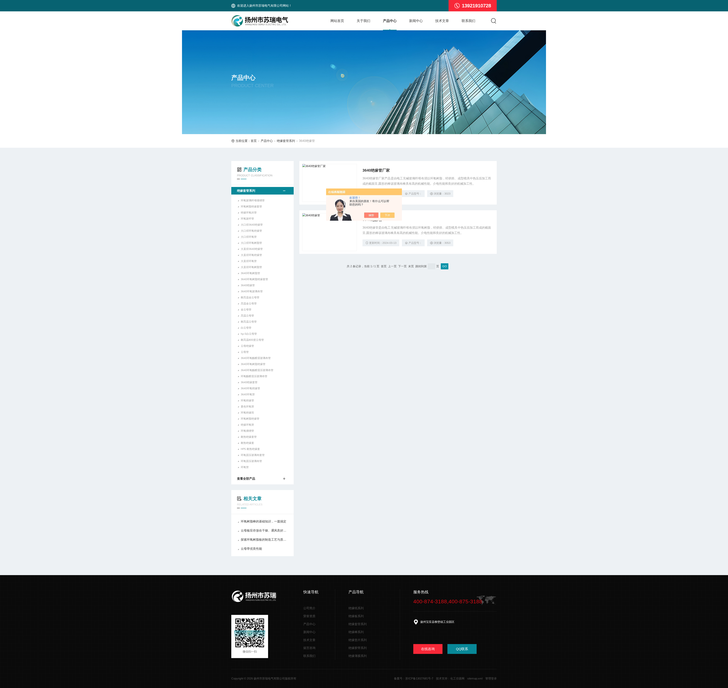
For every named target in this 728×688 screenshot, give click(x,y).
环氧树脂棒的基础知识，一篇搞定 (263, 521)
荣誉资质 (309, 616)
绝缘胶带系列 (357, 648)
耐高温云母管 (249, 321)
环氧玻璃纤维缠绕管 (253, 200)
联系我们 (468, 21)
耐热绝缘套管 (249, 436)
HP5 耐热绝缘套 (250, 448)
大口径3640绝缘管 (252, 224)
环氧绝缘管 (247, 400)
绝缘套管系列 (286, 140)
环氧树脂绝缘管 (250, 418)
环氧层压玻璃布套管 (253, 455)
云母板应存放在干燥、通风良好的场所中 (264, 530)
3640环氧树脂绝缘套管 (254, 279)
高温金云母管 (249, 303)
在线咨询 (428, 649)
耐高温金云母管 (250, 297)
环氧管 (245, 467)
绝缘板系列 (356, 616)
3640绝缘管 (248, 285)
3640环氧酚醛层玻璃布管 (256, 358)
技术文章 (442, 21)
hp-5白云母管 (249, 333)
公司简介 (309, 608)
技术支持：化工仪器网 (450, 678)
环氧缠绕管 (247, 430)
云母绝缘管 (247, 345)
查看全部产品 (246, 478)
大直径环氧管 (249, 261)
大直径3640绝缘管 (252, 248)
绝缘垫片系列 (357, 640)
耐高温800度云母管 (252, 339)
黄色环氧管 (247, 406)
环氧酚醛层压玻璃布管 (254, 376)
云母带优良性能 (251, 548)
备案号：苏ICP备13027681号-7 (413, 678)
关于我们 (363, 21)
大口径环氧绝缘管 (251, 230)
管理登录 (491, 678)
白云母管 (246, 327)
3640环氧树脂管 (250, 273)
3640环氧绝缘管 (250, 388)
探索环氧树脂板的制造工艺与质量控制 (264, 539)
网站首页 (337, 21)
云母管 (245, 351)
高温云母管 (247, 315)
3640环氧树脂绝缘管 (253, 364)
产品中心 (390, 21)
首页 (254, 140)
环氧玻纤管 (247, 218)
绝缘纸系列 (356, 608)
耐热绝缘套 (247, 442)
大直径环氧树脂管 (251, 267)
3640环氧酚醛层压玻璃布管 (257, 370)
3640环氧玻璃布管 (252, 291)
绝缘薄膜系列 (357, 656)
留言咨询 (309, 648)
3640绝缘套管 (249, 382)
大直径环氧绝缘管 (251, 254)
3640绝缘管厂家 (376, 170)
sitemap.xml (474, 678)
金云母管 (246, 309)
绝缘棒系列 (356, 632)
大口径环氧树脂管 (251, 242)
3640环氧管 (248, 394)
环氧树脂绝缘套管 (251, 206)
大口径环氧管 (249, 236)
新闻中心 (416, 21)
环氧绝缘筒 (247, 412)
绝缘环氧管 (247, 424)
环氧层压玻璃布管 (251, 461)
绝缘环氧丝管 (249, 212)
